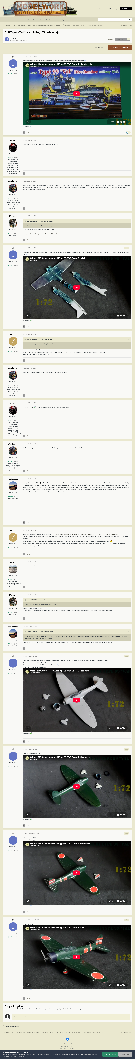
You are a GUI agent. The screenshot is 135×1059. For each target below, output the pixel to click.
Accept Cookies (111, 1054)
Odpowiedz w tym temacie (120, 47)
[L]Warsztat (24, 40)
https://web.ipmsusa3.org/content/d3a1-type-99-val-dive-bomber (43, 234)
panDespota (13, 479)
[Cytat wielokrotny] (24, 132)
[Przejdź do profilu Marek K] (13, 223)
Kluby (34, 20)
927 (17, 496)
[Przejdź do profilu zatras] (13, 341)
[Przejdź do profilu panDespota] (13, 485)
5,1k (16, 579)
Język (59, 1044)
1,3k (16, 74)
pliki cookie (26, 1054)
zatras (12, 334)
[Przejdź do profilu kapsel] (13, 147)
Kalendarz (15, 20)
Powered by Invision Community (67, 1048)
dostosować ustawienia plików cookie (72, 1054)
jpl (15, 38)
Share (111, 39)
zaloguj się (61, 1009)
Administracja (25, 20)
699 (16, 233)
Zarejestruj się (126, 8)
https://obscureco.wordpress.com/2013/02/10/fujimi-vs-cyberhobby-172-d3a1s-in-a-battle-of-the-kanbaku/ (85, 534)
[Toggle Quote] (25, 221)
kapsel (12, 140)
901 (17, 157)
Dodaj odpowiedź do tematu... (24, 1017)
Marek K (12, 216)
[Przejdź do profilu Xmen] (13, 568)
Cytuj (28, 132)
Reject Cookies (125, 1054)
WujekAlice (12, 181)
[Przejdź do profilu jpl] (7, 39)
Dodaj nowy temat (98, 47)
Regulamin (65, 20)
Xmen (12, 562)
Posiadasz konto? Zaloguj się (108, 9)
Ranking (56, 20)
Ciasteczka (74, 1044)
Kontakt (66, 1044)
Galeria (48, 20)
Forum (6, 20)
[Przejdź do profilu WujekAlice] (13, 188)
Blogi (41, 20)
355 (16, 351)
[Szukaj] (129, 20)
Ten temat (122, 20)
